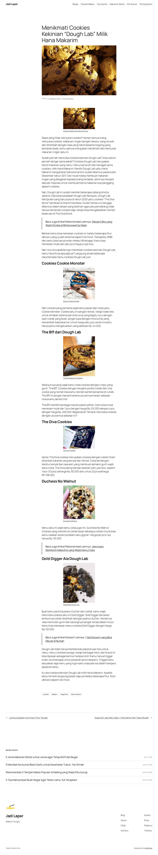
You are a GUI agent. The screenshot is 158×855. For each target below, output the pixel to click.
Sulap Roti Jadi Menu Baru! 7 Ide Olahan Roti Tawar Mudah (121, 717)
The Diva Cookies (69, 450)
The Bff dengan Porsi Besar (73, 378)
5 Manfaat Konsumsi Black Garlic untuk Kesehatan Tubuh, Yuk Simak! (45, 764)
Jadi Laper (12, 4)
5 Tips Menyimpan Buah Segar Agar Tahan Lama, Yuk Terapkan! (41, 780)
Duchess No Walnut (70, 521)
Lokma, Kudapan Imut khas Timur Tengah (28, 717)
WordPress (148, 848)
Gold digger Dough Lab (71, 605)
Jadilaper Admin (55, 98)
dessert (54, 694)
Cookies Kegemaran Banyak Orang (75, 131)
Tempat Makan (68, 98)
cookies (46, 694)
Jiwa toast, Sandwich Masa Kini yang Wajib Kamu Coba (74, 548)
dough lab (64, 694)
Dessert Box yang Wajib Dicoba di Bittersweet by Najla (78, 223)
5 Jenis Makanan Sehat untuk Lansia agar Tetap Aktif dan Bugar (42, 757)
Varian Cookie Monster (71, 301)
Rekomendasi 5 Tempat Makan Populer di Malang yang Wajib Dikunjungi (46, 772)
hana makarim (76, 694)
